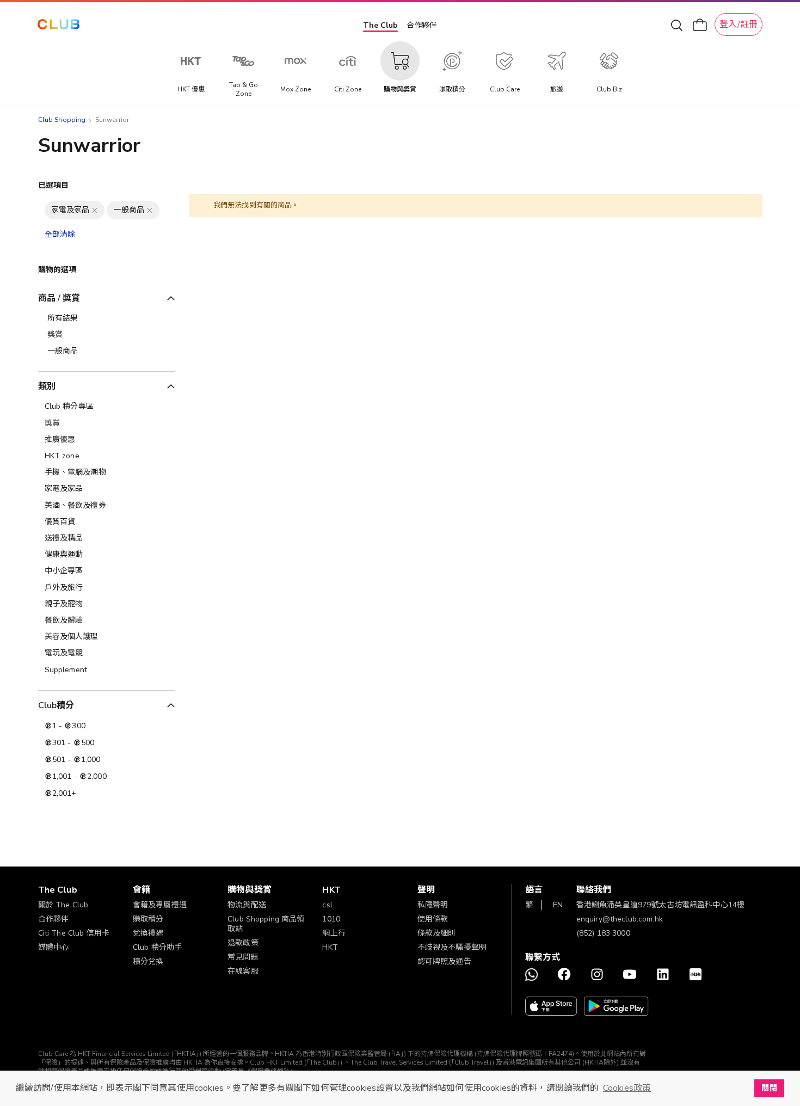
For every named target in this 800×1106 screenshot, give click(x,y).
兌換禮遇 (148, 933)
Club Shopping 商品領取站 (266, 924)
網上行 (333, 933)
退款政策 (243, 943)
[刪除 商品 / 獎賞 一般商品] (149, 210)
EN (558, 905)
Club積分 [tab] (56, 705)
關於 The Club (63, 905)
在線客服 (243, 971)
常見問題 (243, 957)
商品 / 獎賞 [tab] (59, 298)
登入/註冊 (738, 24)
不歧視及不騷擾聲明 (452, 947)
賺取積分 (148, 919)
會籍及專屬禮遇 (160, 905)
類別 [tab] (47, 386)
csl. (328, 905)
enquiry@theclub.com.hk (619, 919)
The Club (380, 25)
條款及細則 (436, 933)
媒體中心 (53, 947)
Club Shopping (62, 119)
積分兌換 (148, 961)
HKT (329, 947)
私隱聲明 (432, 905)
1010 (331, 919)
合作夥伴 (422, 25)
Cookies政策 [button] (627, 1088)
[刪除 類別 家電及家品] (94, 210)
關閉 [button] (769, 1088)
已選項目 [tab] (53, 185)
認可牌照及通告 (444, 961)
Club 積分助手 (157, 947)
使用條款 (432, 919)
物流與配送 (246, 905)
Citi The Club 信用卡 (74, 933)
